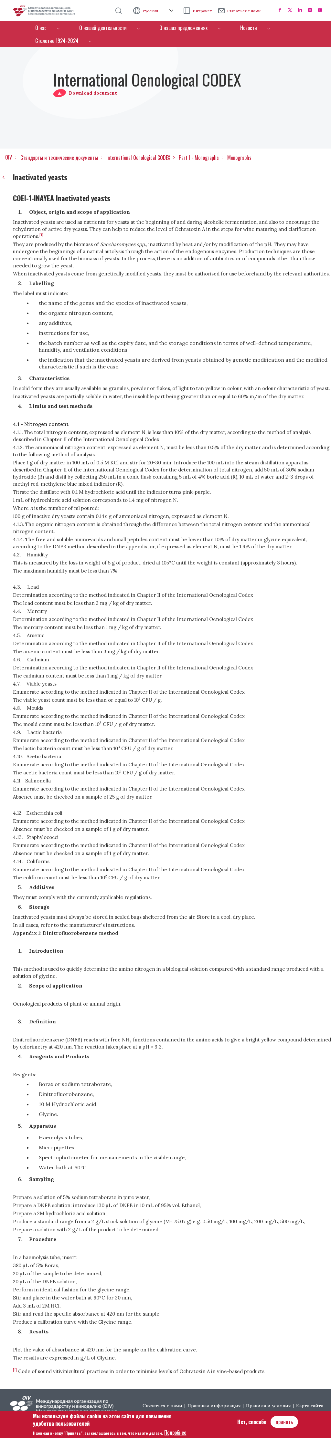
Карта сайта (309, 1406)
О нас (41, 28)
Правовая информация (214, 1406)
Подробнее (175, 1432)
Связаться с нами (244, 10)
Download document (93, 93)
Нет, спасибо (251, 1422)
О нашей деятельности (103, 28)
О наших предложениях (183, 28)
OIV (8, 157)
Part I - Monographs (199, 157)
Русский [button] (151, 10)
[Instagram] (310, 10)
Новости (248, 28)
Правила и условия (268, 1406)
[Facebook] (280, 10)
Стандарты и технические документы (59, 157)
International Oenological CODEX (138, 157)
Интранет (202, 10)
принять (284, 1422)
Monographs (239, 157)
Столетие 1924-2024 (57, 41)
